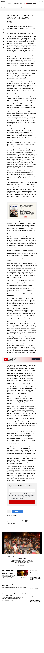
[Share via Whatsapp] (3, 35)
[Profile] (42, 1)
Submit (22, 502)
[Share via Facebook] (3, 29)
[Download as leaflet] (3, 44)
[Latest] (4, 7)
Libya (28, 520)
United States (10, 520)
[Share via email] (3, 41)
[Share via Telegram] (3, 38)
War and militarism (22, 520)
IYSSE (24, 9)
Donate (40, 9)
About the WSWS (29, 9)
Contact (37, 1)
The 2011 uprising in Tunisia (10, 529)
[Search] (42, 7)
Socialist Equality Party (16, 9)
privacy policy (22, 496)
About (40, 1)
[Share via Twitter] (3, 32)
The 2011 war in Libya (11, 523)
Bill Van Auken (9, 21)
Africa (16, 520)
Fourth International (7, 9)
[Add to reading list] (3, 47)
